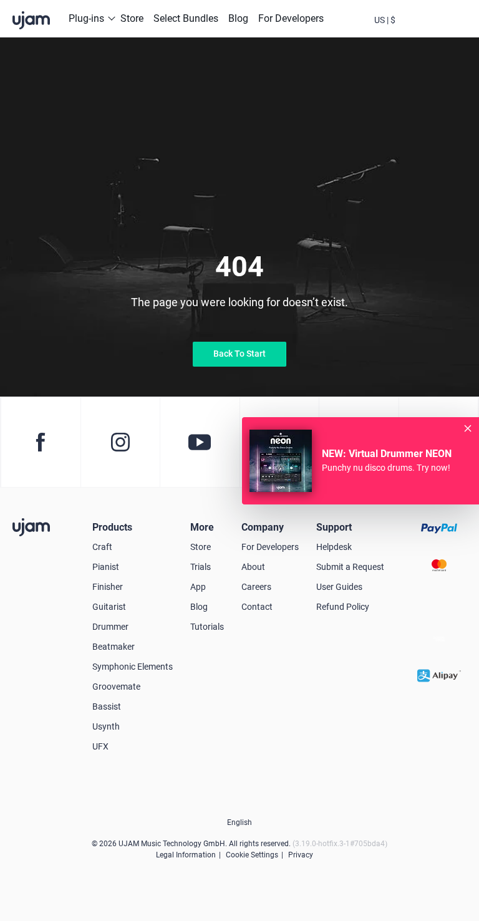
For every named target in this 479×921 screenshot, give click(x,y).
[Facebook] (40, 442)
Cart (438, 30)
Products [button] (112, 527)
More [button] (202, 527)
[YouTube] (200, 442)
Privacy (300, 855)
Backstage (411, 30)
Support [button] (334, 527)
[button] (384, 18)
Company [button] (262, 527)
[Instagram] (120, 442)
